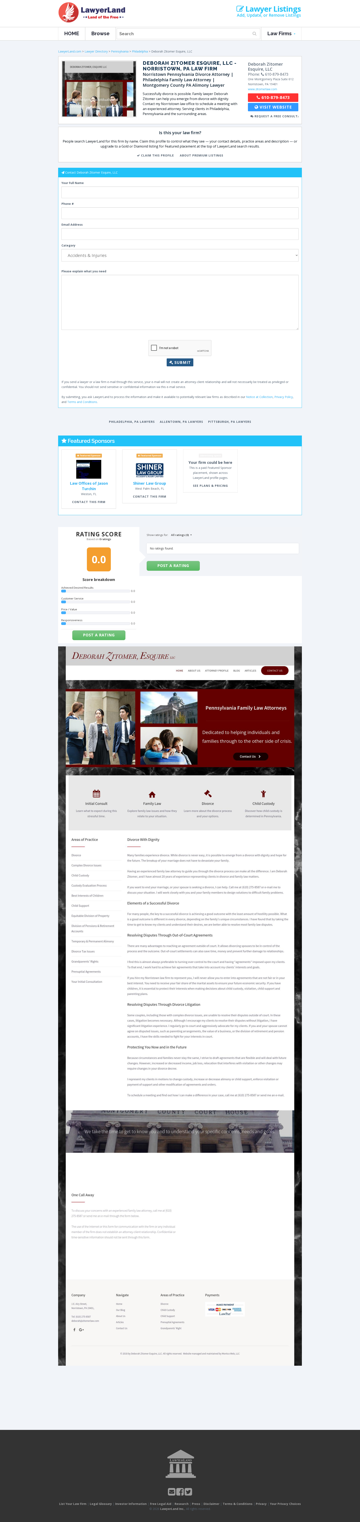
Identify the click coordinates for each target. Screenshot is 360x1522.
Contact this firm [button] (88, 502)
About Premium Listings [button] (201, 155)
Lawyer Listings (272, 9)
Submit (182, 362)
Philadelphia (140, 51)
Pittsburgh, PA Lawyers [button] (229, 422)
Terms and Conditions (82, 402)
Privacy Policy (283, 397)
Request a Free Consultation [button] (276, 116)
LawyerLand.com (69, 51)
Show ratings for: (157, 535)
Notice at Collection (259, 397)
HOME (71, 33)
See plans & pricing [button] (210, 486)
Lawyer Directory (96, 51)
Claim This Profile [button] (157, 155)
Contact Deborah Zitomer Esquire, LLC (91, 172)
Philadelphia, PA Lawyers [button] (132, 422)
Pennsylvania (120, 51)
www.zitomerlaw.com (262, 89)
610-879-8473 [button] (275, 97)
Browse (100, 33)
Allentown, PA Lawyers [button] (181, 422)
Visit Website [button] (275, 107)
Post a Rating (99, 634)
